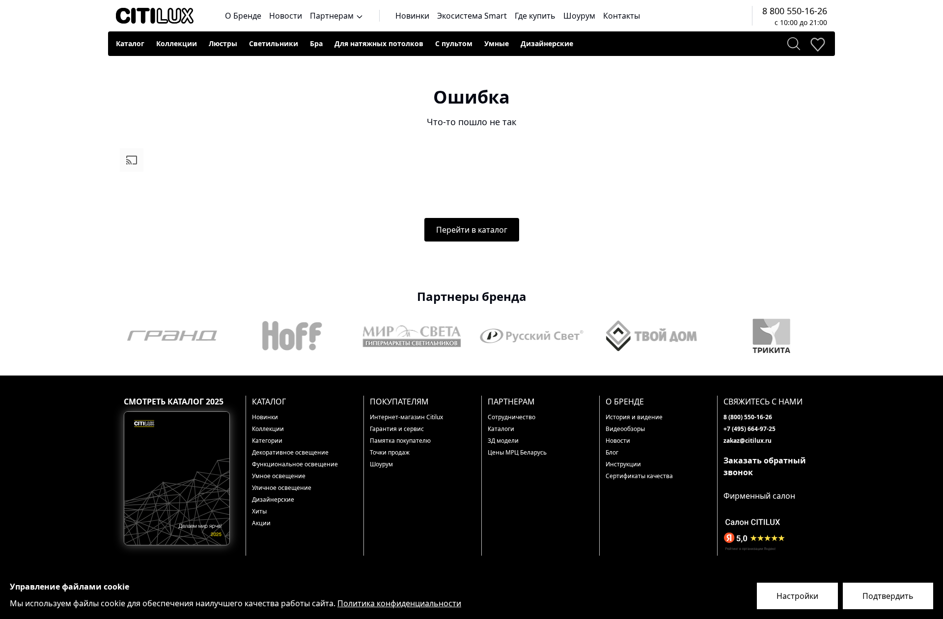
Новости (285, 15)
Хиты (259, 511)
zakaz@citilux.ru (747, 440)
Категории (267, 440)
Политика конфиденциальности (399, 603)
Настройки (797, 596)
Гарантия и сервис (397, 429)
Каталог (130, 43)
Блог (612, 452)
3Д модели (503, 440)
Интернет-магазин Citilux (406, 417)
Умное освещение (278, 476)
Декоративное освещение (290, 452)
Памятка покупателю (400, 440)
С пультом (453, 43)
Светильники (273, 43)
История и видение (634, 417)
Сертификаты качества (639, 476)
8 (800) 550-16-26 (747, 417)
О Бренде (243, 15)
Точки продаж (390, 452)
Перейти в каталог (471, 229)
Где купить (535, 15)
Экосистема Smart (472, 15)
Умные (496, 43)
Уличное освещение (281, 488)
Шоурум (579, 15)
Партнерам (333, 15)
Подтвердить (888, 596)
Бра (316, 43)
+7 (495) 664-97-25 (749, 429)
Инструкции (623, 464)
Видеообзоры (625, 429)
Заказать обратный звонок (764, 466)
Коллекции (176, 43)
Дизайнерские (547, 43)
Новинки (412, 15)
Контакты (621, 15)
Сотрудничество (511, 417)
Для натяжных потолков (378, 43)
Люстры (223, 43)
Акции (261, 523)
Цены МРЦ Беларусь (517, 452)
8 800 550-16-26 (794, 11)
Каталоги (501, 429)
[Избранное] (817, 44)
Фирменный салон (759, 495)
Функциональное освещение (295, 464)
